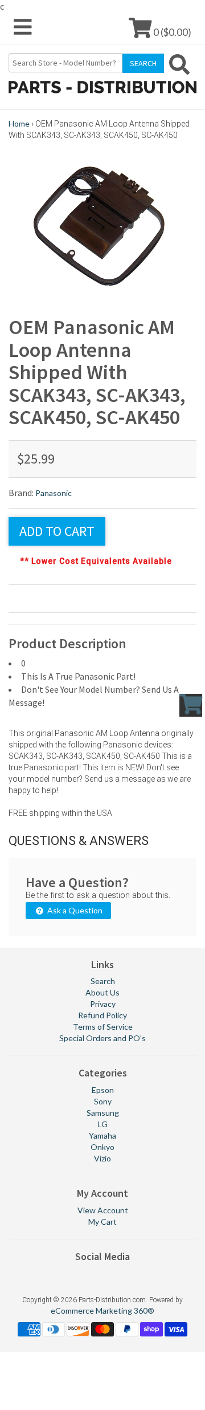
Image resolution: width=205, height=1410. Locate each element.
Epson (103, 1090)
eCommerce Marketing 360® (102, 1310)
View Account (102, 1210)
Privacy (103, 1004)
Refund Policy (102, 1015)
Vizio (102, 1158)
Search (103, 981)
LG (103, 1124)
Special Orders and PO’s (102, 1038)
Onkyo (102, 1147)
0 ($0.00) (171, 32)
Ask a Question (74, 910)
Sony (103, 1101)
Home (19, 123)
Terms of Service (103, 1026)
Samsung (103, 1113)
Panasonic (53, 493)
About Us (102, 992)
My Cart (102, 1221)
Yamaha (102, 1135)
